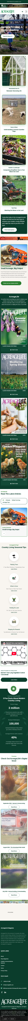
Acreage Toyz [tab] (6, 502)
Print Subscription (9, 230)
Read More (14, 807)
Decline (12, 1018)
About (2, 956)
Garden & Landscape (14, 167)
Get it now (15, 350)
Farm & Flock (14, 127)
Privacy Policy (4, 970)
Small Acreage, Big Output (10, 529)
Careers (2, 965)
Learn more (14, 590)
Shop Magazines (4, 958)
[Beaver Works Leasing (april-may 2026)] (14, 238)
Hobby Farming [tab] (16, 500)
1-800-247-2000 (6, 981)
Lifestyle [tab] (8, 500)
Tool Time (14, 208)
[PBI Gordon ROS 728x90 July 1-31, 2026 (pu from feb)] (14, 6)
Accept (5, 1018)
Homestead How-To (14, 88)
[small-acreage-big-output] (3, 533)
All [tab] (3, 500)
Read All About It (7, 36)
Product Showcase (6, 527)
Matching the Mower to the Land (14, 210)
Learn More (14, 569)
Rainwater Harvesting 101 (14, 91)
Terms (2, 968)
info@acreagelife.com (8, 984)
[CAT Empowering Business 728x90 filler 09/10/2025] (14, 901)
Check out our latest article (10, 283)
